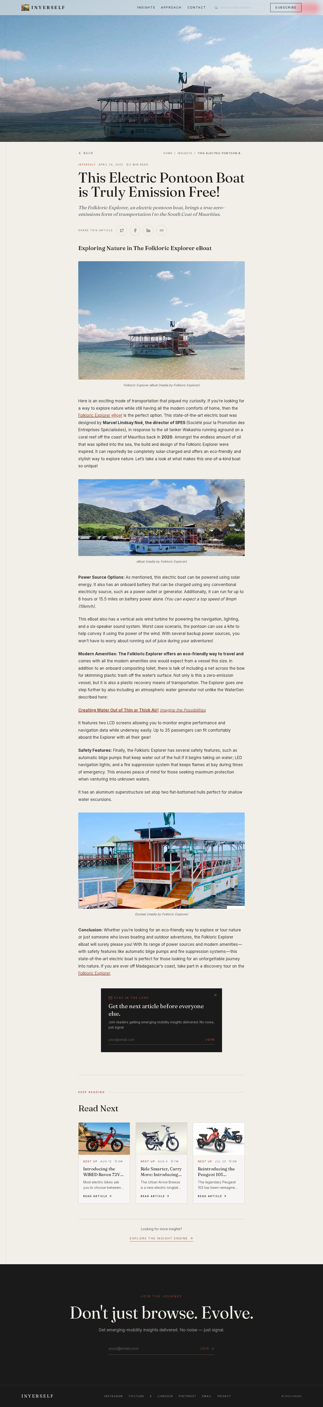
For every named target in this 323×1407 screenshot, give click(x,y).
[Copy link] (161, 230)
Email (207, 1396)
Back (88, 153)
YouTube (136, 1396)
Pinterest (187, 1396)
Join (209, 1039)
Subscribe (286, 7)
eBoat (116, 415)
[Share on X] (122, 230)
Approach (171, 7)
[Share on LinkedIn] (148, 230)
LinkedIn (165, 1396)
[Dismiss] (215, 995)
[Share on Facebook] (135, 230)
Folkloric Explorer (94, 415)
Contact (197, 7)
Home (167, 153)
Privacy (224, 1396)
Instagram (113, 1396)
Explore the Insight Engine (159, 1238)
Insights (146, 7)
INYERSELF (38, 1396)
